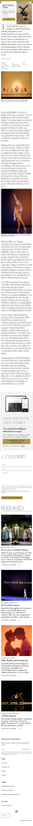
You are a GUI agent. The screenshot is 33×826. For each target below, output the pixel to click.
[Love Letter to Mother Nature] (16, 530)
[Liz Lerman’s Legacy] (16, 585)
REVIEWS (4, 547)
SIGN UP (9, 19)
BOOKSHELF (5, 602)
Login (23, 446)
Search (3, 775)
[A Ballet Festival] (16, 696)
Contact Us (5, 767)
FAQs (3, 771)
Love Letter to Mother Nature (14, 550)
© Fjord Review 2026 (26, 820)
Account (4, 763)
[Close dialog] (30, 2)
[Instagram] (16, 811)
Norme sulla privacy (26, 487)
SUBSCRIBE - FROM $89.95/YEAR (16, 441)
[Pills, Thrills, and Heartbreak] (16, 640)
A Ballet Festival (8, 716)
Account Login (6, 805)
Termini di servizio (7, 489)
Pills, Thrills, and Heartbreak (14, 661)
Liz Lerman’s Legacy (10, 605)
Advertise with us (7, 790)
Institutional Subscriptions (10, 794)
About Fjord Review (8, 786)
